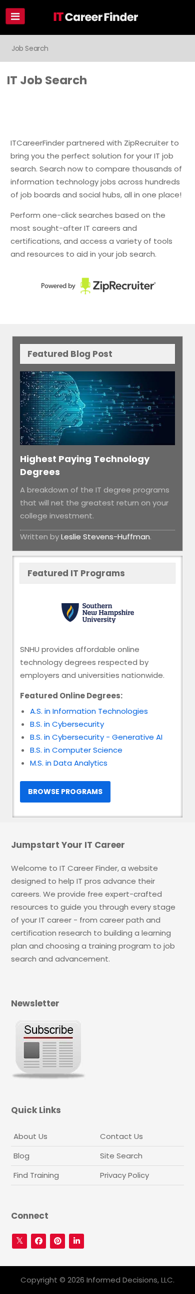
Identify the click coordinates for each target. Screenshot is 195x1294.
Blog (22, 1155)
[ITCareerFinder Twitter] (19, 1241)
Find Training (36, 1175)
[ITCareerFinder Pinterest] (57, 1241)
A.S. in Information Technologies (89, 711)
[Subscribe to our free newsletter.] (48, 1049)
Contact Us (121, 1136)
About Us (31, 1136)
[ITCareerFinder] (98, 18)
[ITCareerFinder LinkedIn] (76, 1241)
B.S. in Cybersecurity (67, 724)
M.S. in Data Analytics (69, 763)
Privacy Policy (124, 1175)
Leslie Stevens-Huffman (105, 536)
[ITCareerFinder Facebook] (38, 1241)
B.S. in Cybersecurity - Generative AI (96, 737)
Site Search (121, 1155)
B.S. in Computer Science (76, 750)
